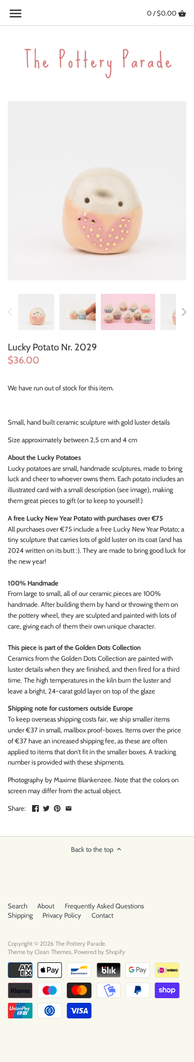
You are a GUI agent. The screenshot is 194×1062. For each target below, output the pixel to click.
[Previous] (10, 312)
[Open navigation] (15, 13)
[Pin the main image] (57, 807)
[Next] (183, 312)
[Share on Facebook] (35, 807)
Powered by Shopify (99, 952)
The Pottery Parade (80, 943)
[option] (36, 312)
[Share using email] (68, 807)
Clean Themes (53, 952)
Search (17, 906)
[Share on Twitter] (46, 807)
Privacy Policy (61, 915)
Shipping (20, 915)
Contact (102, 915)
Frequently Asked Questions (104, 906)
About (45, 906)
